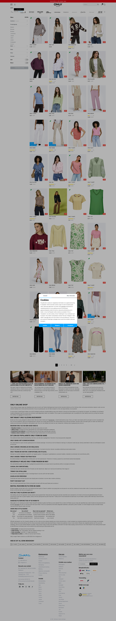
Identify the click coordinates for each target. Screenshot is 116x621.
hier (47, 317)
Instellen (45, 325)
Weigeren (57, 325)
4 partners (63, 306)
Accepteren (70, 325)
